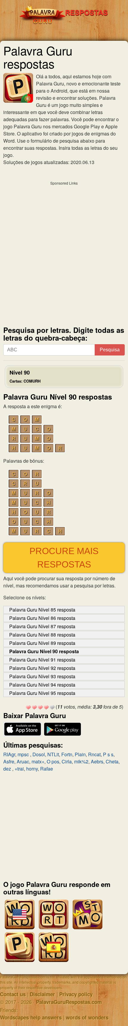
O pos (53, 761)
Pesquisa (110, 349)
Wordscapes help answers (31, 1017)
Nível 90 (25, 376)
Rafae (46, 768)
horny (32, 768)
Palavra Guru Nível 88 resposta (42, 634)
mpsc (24, 754)
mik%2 (81, 761)
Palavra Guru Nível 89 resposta (42, 643)
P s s (108, 754)
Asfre (8, 761)
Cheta (112, 761)
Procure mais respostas (64, 557)
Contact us (13, 994)
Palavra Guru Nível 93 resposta (42, 676)
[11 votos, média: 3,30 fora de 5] (28, 707)
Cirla (67, 761)
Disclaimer (42, 994)
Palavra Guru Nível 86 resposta (42, 618)
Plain (80, 754)
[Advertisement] (64, 252)
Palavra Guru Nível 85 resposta (42, 609)
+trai (19, 768)
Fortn (66, 754)
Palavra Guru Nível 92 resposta (42, 668)
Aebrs (97, 761)
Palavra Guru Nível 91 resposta (42, 659)
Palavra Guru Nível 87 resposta (42, 626)
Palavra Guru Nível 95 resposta (42, 693)
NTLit (53, 754)
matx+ (38, 761)
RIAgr (9, 754)
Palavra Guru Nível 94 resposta (42, 684)
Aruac (23, 761)
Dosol (38, 754)
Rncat (94, 754)
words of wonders (87, 1017)
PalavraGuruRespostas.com (69, 1001)
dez (7, 768)
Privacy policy (76, 994)
